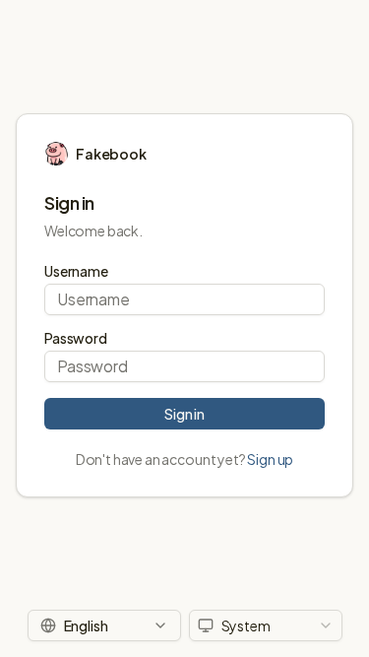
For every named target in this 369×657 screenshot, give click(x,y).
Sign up (270, 459)
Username (76, 271)
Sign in (184, 414)
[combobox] (265, 625)
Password (75, 338)
